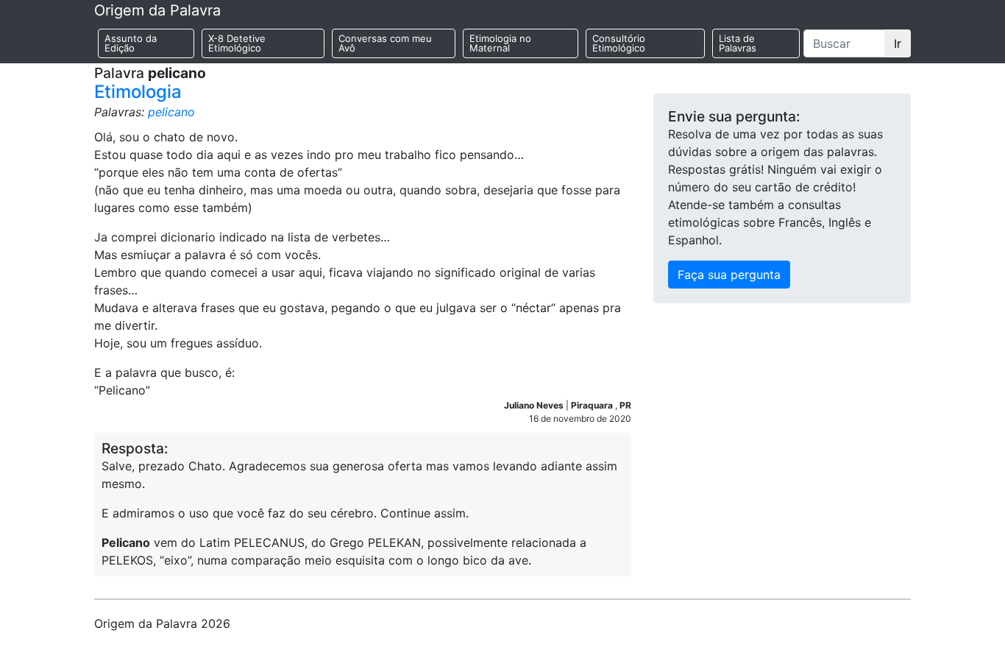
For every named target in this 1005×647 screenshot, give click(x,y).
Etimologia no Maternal (500, 43)
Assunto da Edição (130, 43)
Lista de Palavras (737, 43)
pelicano (171, 112)
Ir (897, 43)
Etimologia (138, 91)
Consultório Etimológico (618, 43)
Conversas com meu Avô (385, 43)
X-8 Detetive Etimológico (237, 43)
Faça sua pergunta (729, 274)
